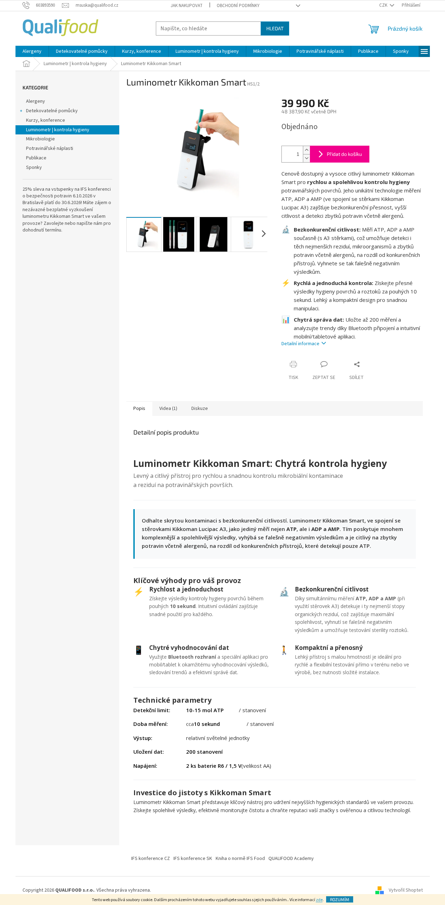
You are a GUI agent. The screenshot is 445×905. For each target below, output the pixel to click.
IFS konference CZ (150, 858)
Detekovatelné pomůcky (52, 110)
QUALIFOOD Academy (291, 858)
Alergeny (35, 101)
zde (319, 900)
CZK (383, 5)
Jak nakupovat (187, 5)
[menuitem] (32, 51)
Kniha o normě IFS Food (240, 858)
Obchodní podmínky (238, 5)
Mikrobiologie (40, 139)
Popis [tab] (139, 408)
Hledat (275, 28)
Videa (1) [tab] (168, 408)
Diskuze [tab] (199, 408)
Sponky (34, 167)
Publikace (36, 158)
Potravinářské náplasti (49, 148)
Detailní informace (300, 343)
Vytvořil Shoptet (406, 890)
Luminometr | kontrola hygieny (57, 129)
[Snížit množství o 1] (306, 158)
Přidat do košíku (344, 154)
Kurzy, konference (45, 120)
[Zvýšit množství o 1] (306, 150)
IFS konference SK (192, 858)
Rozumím (339, 899)
